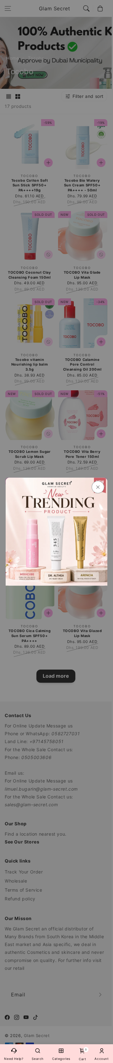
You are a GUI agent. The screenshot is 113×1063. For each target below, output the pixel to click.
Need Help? (13, 1058)
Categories (61, 1058)
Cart (82, 1054)
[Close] (98, 487)
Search (38, 1058)
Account (101, 1058)
